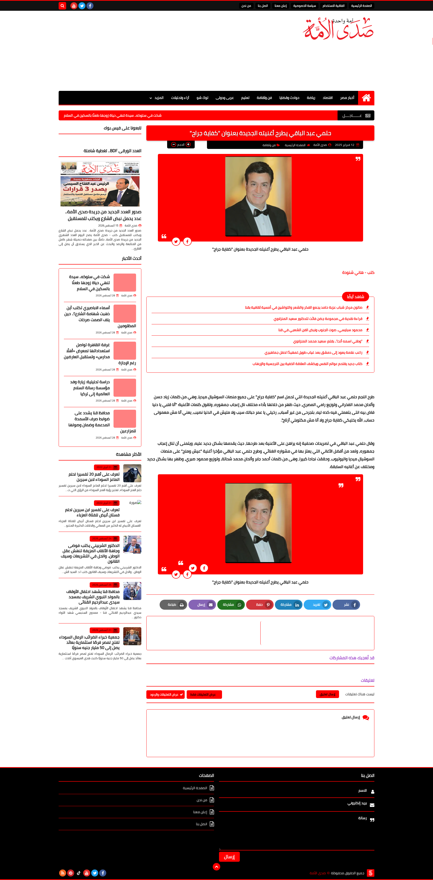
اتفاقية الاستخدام (334, 6)
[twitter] (81, 5)
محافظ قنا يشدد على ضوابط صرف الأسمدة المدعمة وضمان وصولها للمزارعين (102, 421)
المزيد (159, 97)
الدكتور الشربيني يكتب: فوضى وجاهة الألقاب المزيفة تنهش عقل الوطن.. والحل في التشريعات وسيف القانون (90, 553)
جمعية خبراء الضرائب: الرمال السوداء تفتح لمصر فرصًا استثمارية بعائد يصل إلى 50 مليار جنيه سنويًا (89, 642)
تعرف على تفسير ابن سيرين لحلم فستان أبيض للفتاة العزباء (92, 512)
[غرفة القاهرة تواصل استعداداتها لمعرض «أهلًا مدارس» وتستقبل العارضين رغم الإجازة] (125, 351)
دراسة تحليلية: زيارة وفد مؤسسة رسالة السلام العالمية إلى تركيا (90, 387)
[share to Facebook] (187, 241)
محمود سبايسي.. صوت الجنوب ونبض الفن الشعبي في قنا (320, 330)
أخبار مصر (347, 97)
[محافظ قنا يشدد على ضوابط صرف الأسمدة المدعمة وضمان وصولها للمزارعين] (125, 419)
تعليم (245, 97)
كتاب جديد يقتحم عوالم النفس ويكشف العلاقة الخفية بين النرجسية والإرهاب (307, 363)
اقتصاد (328, 97)
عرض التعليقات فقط (203, 694)
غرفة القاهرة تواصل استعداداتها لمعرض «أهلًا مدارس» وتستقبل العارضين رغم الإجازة (100, 353)
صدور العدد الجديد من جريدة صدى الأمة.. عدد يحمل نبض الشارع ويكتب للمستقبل (103, 215)
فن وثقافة (264, 97)
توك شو (202, 97)
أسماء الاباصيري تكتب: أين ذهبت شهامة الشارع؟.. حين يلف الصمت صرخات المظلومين (100, 316)
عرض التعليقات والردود (164, 694)
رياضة (311, 97)
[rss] (62, 872)
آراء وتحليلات (180, 97)
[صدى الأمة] (338, 29)
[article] (206, 633)
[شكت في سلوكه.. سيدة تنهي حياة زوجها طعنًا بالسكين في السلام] (125, 283)
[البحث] (62, 6)
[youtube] (73, 5)
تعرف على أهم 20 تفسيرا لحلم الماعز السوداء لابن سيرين (94, 476)
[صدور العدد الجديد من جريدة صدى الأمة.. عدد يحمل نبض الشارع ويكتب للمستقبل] (100, 184)
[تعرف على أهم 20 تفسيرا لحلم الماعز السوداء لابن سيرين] (132, 473)
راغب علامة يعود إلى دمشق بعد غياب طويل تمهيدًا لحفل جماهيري (313, 352)
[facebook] (89, 5)
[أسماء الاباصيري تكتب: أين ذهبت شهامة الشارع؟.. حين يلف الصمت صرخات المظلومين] (125, 314)
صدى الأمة (131, 225)
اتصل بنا (263, 6)
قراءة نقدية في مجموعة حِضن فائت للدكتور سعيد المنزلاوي (318, 318)
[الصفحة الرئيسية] (366, 98)
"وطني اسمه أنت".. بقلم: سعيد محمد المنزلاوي (327, 341)
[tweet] (176, 241)
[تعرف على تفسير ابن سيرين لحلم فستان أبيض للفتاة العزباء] (132, 509)
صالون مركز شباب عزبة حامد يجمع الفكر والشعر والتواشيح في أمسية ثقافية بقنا (303, 307)
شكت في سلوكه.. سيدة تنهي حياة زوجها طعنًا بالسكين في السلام (138, 115)
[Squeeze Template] (370, 873)
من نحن (246, 6)
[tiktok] (78, 872)
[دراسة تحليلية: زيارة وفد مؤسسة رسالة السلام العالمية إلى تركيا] (125, 388)
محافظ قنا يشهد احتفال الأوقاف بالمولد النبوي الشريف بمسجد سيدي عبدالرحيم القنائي (93, 597)
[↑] (216, 866)
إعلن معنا (281, 6)
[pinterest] (70, 872)
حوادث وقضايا (289, 97)
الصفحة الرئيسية (361, 6)
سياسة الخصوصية (304, 6)
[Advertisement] (150, 51)
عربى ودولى (225, 97)
